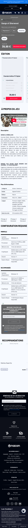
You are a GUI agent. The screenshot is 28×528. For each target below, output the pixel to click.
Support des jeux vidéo (18, 480)
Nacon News (14, 482)
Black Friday (5, 472)
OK (12, 8)
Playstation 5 (6, 30)
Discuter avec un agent (15, 494)
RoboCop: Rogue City (6, 363)
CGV (23, 454)
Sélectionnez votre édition (19, 46)
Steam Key (21, 30)
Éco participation (19, 460)
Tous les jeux (15, 17)
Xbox (14, 30)
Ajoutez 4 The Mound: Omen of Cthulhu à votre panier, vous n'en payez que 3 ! (14, 2)
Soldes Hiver (13, 470)
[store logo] (7, 13)
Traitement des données (15, 409)
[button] (4, 98)
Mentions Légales (15, 456)
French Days (20, 470)
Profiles (5, 480)
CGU (9, 456)
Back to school (22, 472)
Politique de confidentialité (13, 458)
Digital (4, 38)
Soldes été (6, 470)
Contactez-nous (17, 454)
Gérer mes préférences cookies (14, 462)
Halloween (15, 472)
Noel (10, 472)
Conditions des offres (9, 460)
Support (11, 454)
